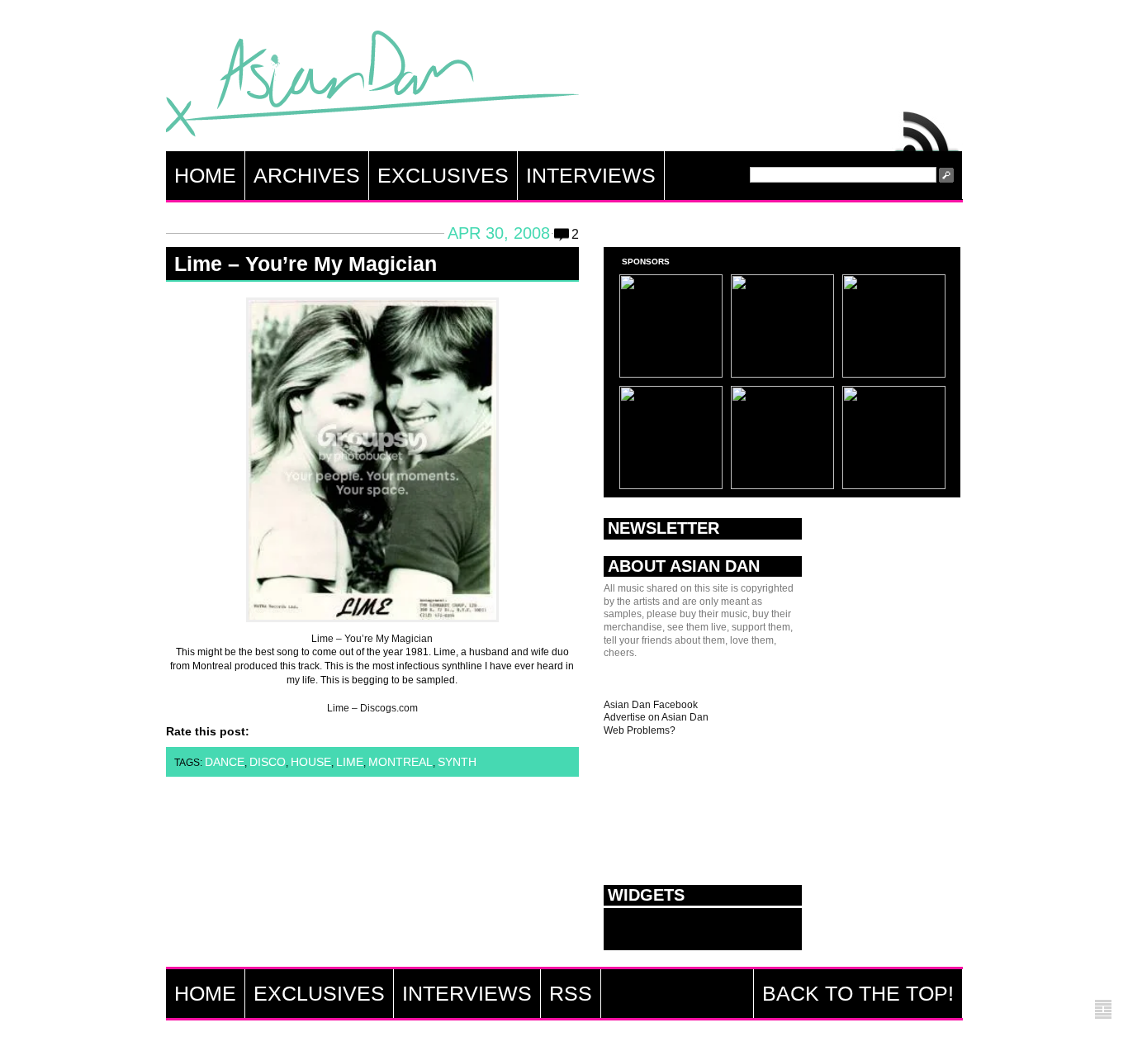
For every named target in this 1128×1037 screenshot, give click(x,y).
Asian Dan (372, 87)
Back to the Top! (858, 993)
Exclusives (443, 175)
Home (205, 175)
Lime (349, 761)
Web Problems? (639, 730)
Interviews (591, 175)
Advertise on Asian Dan (656, 717)
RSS (927, 127)
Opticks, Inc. (1103, 1010)
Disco (267, 761)
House (311, 761)
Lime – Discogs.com (372, 708)
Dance (224, 761)
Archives (307, 175)
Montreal (400, 761)
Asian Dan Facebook (651, 705)
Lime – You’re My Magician (305, 263)
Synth (457, 761)
